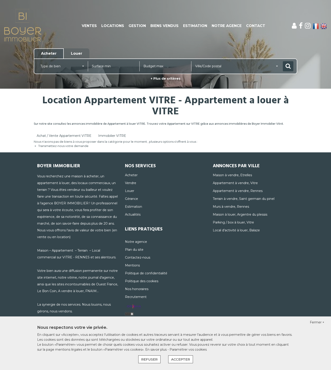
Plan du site (134, 250)
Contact (255, 26)
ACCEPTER (180, 359)
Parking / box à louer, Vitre (233, 222)
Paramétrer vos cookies (188, 349)
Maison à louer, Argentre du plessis (240, 214)
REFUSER (149, 359)
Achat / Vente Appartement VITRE (64, 136)
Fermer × (317, 322)
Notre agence (227, 26)
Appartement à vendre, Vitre (235, 183)
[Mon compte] (294, 26)
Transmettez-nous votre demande (63, 146)
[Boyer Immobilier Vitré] (29, 26)
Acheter (131, 175)
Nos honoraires (136, 289)
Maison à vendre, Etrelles (232, 175)
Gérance (131, 199)
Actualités (133, 214)
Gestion (137, 26)
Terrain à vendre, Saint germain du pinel (243, 199)
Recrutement (136, 297)
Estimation (195, 26)
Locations (112, 26)
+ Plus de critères (165, 79)
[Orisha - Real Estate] (134, 307)
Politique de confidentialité (146, 273)
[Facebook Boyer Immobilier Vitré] (301, 26)
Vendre (130, 183)
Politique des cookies (141, 281)
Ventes (89, 26)
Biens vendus (164, 26)
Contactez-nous (137, 257)
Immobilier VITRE (112, 136)
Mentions (132, 265)
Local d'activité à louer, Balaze (236, 230)
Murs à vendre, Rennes (231, 207)
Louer (129, 191)
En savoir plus (156, 349)
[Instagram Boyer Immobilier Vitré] (308, 26)
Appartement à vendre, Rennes (238, 191)
